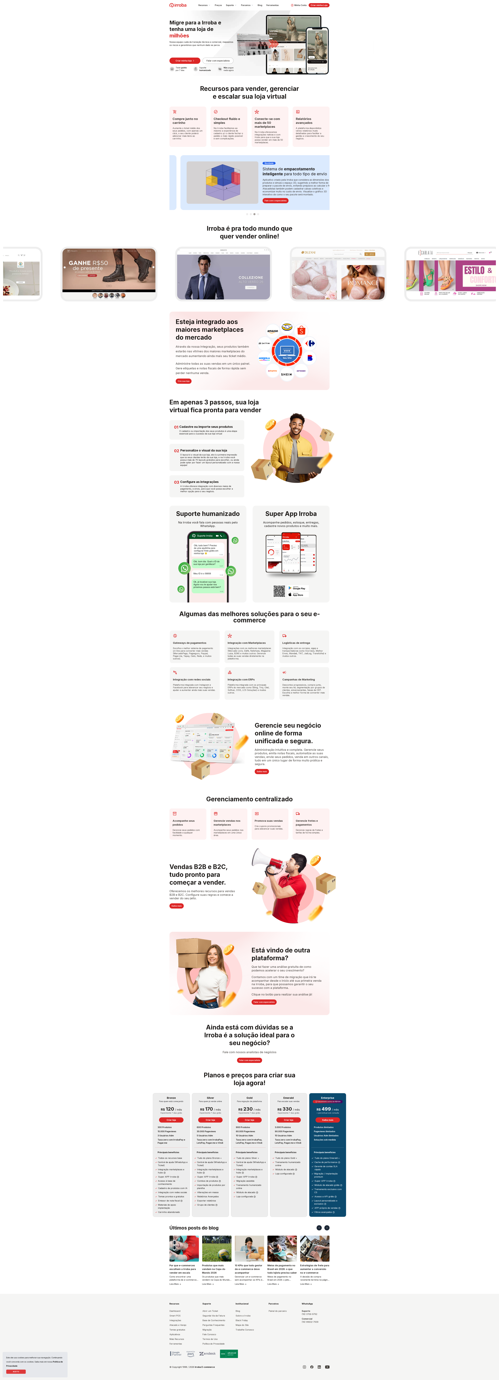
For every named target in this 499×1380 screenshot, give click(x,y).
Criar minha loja (184, 60)
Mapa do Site (242, 1325)
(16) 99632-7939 (310, 1322)
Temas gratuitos (177, 1329)
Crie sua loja (259, 200)
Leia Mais (174, 1284)
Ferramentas (272, 5)
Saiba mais (262, 771)
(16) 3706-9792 (309, 1314)
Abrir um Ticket (210, 1311)
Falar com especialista (218, 60)
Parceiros (245, 5)
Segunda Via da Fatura (213, 1315)
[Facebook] (311, 1367)
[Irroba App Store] (298, 594)
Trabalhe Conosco (245, 1329)
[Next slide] (327, 1227)
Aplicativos (174, 1334)
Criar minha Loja (319, 5)
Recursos (203, 5)
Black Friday (242, 1320)
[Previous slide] (319, 1227)
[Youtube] (327, 1367)
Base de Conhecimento (213, 1320)
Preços (218, 5)
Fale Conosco (209, 1334)
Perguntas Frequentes (213, 1325)
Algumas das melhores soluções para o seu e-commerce (249, 617)
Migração (207, 1329)
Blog (260, 5)
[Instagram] (304, 1367)
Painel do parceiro (278, 1311)
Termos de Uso (210, 1339)
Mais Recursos (176, 1339)
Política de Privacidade (213, 1343)
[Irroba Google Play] (298, 587)
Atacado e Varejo (177, 1325)
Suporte (230, 5)
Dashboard (174, 1311)
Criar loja (171, 1120)
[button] (247, 214)
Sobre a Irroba (243, 1315)
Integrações (175, 1320)
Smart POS (174, 1315)
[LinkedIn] (319, 1367)
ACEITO (16, 1372)
